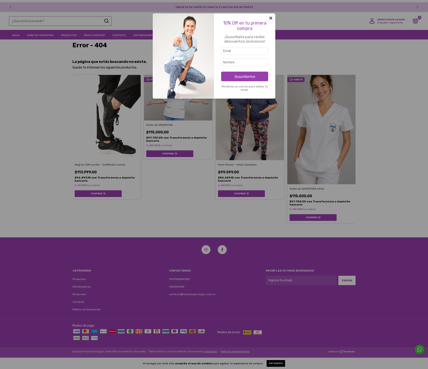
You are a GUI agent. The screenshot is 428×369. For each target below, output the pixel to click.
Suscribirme (245, 76)
